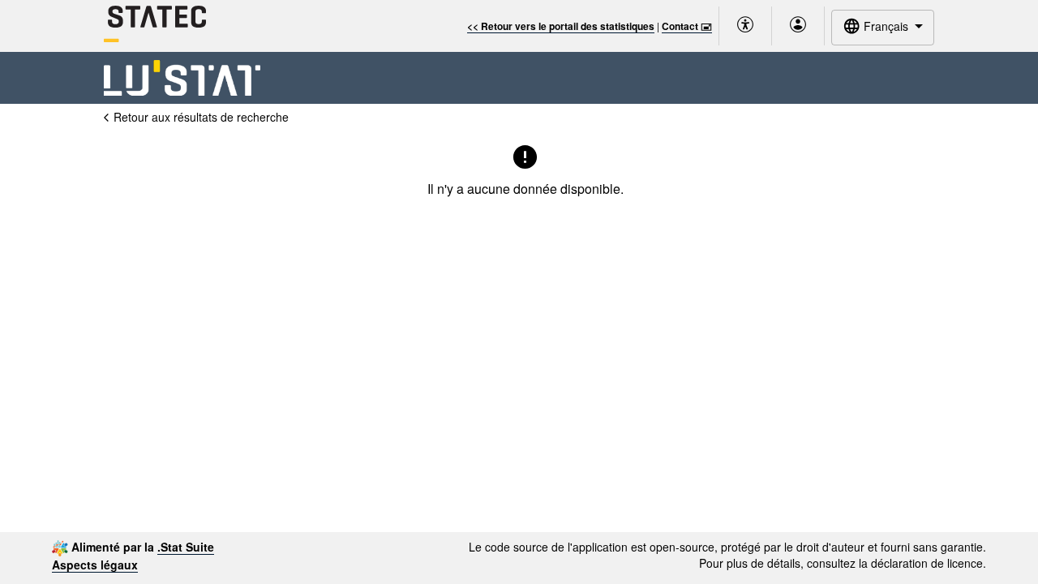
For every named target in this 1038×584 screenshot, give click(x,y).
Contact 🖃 (687, 26)
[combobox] (882, 27)
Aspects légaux (95, 564)
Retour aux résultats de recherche (201, 117)
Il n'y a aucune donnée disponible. (525, 188)
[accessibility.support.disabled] (745, 25)
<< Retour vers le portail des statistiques (560, 26)
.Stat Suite (185, 547)
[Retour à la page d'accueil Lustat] (182, 78)
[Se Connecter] (797, 25)
